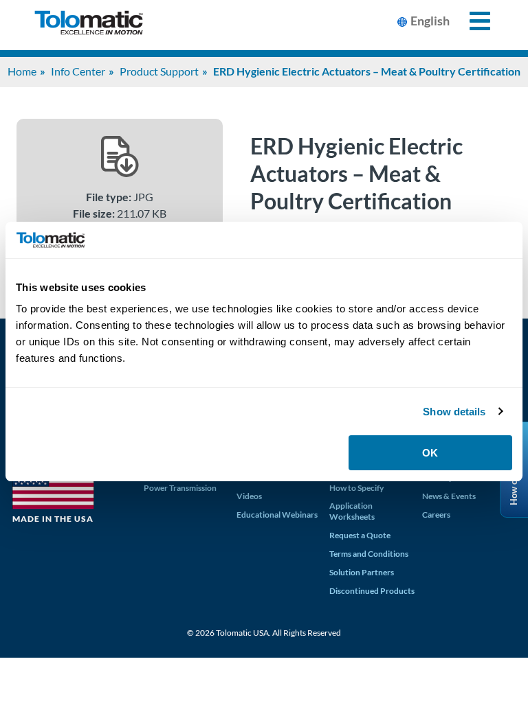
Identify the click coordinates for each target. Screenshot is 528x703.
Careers (436, 514)
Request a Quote (359, 535)
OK (430, 453)
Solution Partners (361, 572)
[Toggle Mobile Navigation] (472, 21)
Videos (249, 496)
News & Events (449, 496)
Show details (454, 411)
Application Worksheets (352, 511)
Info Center (78, 71)
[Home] (89, 25)
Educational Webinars (277, 514)
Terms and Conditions (368, 554)
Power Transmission (180, 488)
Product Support (159, 71)
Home (22, 71)
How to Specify (356, 488)
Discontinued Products (372, 591)
